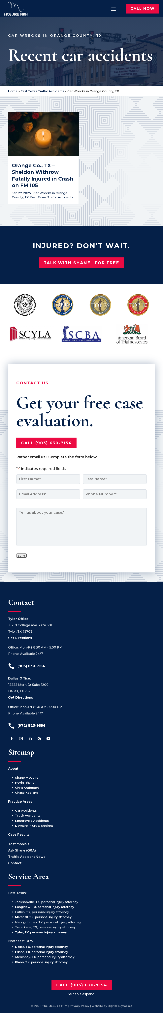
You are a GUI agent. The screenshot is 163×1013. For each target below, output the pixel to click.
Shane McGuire (27, 777)
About (13, 768)
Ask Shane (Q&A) (22, 850)
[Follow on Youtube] (48, 738)
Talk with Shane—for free (81, 262)
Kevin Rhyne (25, 782)
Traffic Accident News (26, 857)
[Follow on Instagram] (20, 738)
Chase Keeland (26, 793)
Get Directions (20, 638)
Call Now (143, 8)
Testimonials (18, 844)
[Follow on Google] (39, 738)
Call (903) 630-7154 (46, 443)
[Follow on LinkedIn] (30, 738)
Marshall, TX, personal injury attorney (43, 917)
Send (21, 555)
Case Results (18, 834)
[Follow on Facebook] (11, 738)
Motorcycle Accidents (32, 821)
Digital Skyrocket (120, 1005)
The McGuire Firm (54, 1005)
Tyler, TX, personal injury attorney (41, 932)
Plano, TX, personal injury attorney (41, 962)
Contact (14, 863)
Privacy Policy (79, 1005)
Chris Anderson (27, 788)
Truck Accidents (27, 815)
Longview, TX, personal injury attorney (44, 907)
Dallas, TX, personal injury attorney (41, 947)
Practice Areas (20, 801)
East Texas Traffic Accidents (42, 91)
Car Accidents (26, 810)
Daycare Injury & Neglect (34, 825)
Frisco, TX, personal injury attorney (41, 952)
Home (12, 91)
